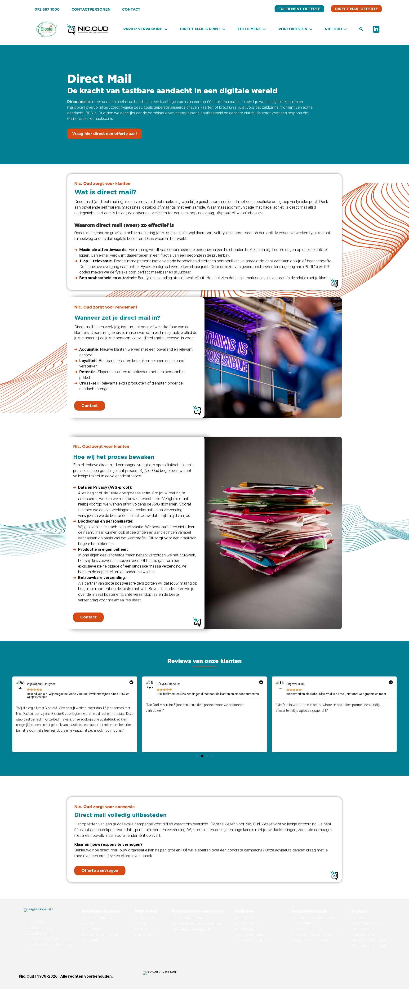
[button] (361, 29)
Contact (358, 917)
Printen (141, 923)
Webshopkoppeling (251, 934)
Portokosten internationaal (197, 923)
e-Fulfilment (245, 917)
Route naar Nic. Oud (368, 945)
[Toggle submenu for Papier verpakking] (166, 29)
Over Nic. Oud (363, 934)
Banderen (90, 940)
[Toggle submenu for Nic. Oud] (345, 29)
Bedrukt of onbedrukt (100, 934)
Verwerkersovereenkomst (314, 934)
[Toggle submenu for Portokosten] (311, 29)
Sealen (141, 928)
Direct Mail (144, 917)
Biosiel (87, 923)
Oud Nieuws (362, 928)
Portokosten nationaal (191, 917)
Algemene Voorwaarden (313, 917)
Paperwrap (91, 928)
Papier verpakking (97, 917)
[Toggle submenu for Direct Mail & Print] (224, 29)
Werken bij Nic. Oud (368, 940)
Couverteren (145, 934)
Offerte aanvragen (367, 923)
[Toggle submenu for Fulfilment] (264, 29)
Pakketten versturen (191, 929)
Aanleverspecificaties (310, 940)
